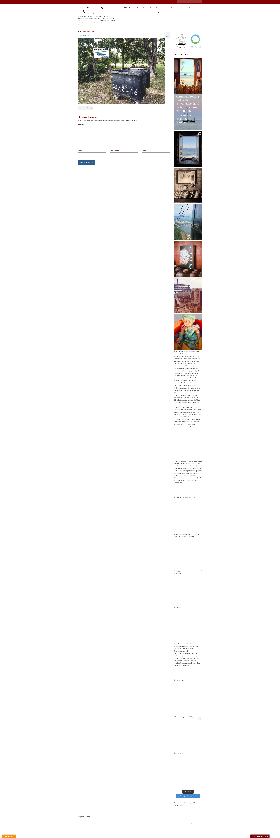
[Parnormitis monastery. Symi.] (188, 514)
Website (144, 150)
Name (80, 150)
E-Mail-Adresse (114, 150)
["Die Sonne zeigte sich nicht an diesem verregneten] (188, 405)
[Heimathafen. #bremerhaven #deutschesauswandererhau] (188, 441)
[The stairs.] (188, 624)
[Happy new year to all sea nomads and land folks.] (188, 587)
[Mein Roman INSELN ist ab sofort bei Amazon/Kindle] (188, 258)
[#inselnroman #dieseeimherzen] (188, 149)
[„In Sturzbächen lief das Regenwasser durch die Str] (188, 222)
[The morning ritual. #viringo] (188, 733)
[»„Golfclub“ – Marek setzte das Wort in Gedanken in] (188, 295)
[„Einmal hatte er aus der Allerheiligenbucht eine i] (188, 332)
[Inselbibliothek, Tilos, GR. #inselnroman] (188, 185)
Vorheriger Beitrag (85, 108)
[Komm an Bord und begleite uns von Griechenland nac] (188, 112)
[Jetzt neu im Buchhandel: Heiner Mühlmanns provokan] (188, 660)
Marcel (83, 35)
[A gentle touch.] (188, 697)
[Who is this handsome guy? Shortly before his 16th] (188, 551)
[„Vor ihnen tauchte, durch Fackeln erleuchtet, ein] (188, 368)
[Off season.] (188, 770)
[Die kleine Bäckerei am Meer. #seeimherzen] (188, 76)
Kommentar (81, 124)
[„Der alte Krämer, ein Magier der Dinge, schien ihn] (188, 478)
